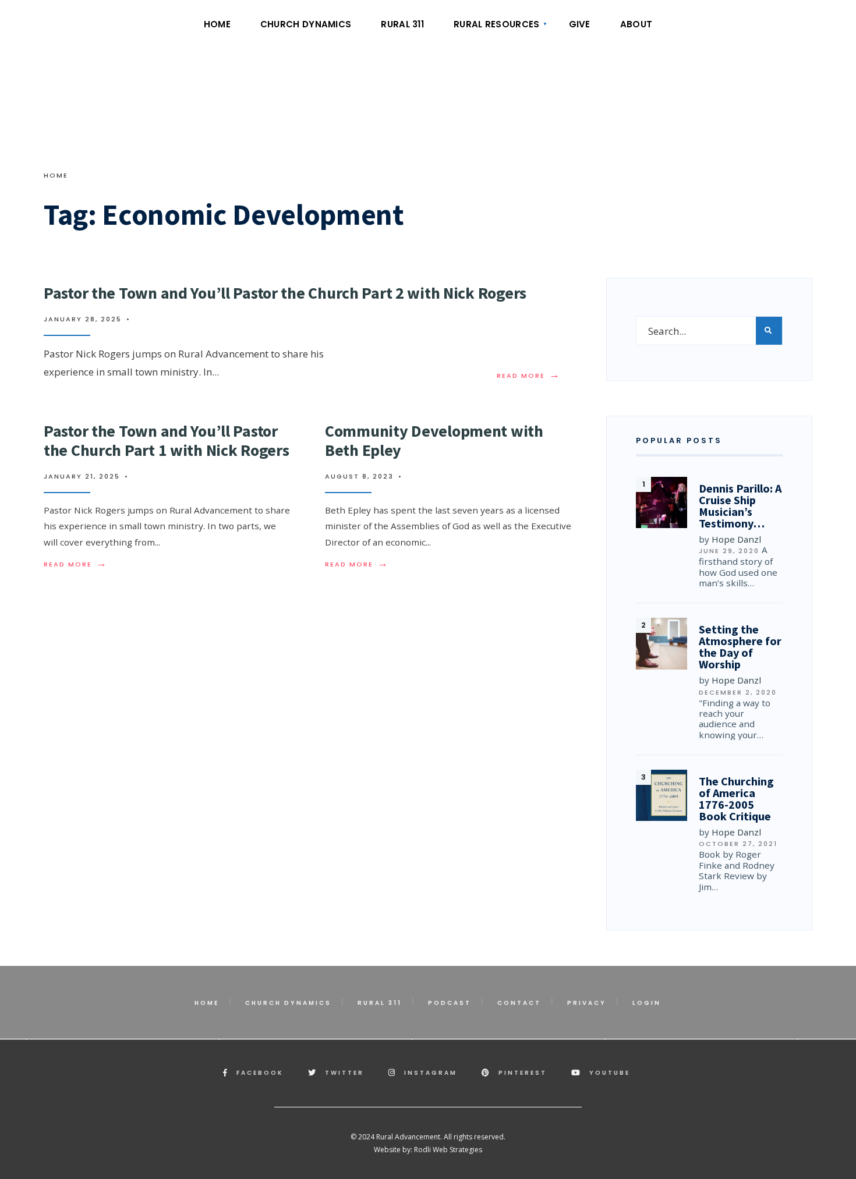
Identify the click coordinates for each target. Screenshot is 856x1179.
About (636, 24)
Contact (519, 1003)
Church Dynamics (306, 24)
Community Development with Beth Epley (434, 440)
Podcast (449, 1003)
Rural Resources (497, 24)
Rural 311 (402, 24)
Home (217, 24)
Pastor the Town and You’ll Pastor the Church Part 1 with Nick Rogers (166, 440)
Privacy (586, 1003)
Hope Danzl (736, 539)
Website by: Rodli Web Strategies (428, 1150)
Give (579, 24)
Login (646, 1003)
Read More (529, 375)
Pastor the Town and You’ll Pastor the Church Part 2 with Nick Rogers (285, 292)
